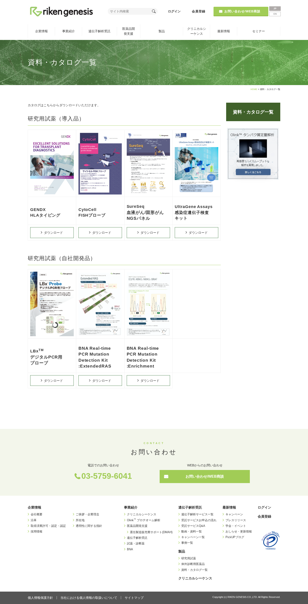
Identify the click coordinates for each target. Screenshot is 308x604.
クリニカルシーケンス (196, 31)
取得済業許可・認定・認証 (48, 526)
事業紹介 (68, 31)
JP (275, 8)
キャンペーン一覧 (193, 537)
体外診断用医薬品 (193, 564)
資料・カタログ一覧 (253, 111)
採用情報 (36, 531)
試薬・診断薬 (136, 543)
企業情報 (41, 31)
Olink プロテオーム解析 (143, 520)
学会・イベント (235, 526)
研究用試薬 (188, 558)
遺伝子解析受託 (99, 31)
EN (275, 14)
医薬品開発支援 (128, 31)
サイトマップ (134, 597)
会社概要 (36, 514)
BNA (130, 549)
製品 (162, 31)
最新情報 (223, 31)
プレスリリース (235, 520)
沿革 (34, 520)
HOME (254, 89)
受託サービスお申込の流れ (198, 520)
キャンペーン (234, 514)
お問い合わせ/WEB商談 (205, 476)
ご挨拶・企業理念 (87, 514)
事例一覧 (187, 542)
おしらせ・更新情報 (238, 531)
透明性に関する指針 (89, 526)
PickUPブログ (234, 537)
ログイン (174, 11)
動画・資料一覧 (191, 531)
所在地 (80, 520)
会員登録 (198, 11)
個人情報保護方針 (40, 597)
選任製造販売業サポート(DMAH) (151, 532)
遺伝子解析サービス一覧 (197, 514)
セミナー (258, 31)
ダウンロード (53, 232)
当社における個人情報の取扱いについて (88, 597)
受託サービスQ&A (193, 526)
